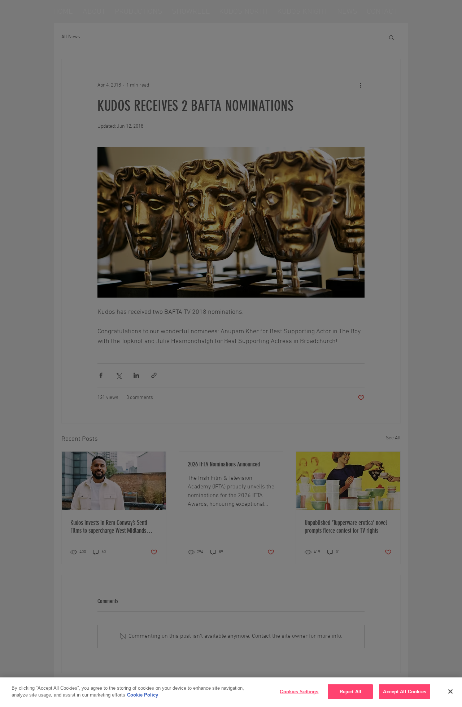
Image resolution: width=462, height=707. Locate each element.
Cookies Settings (299, 691)
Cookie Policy (142, 695)
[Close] (450, 691)
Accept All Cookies (404, 691)
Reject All (350, 691)
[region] (231, 692)
